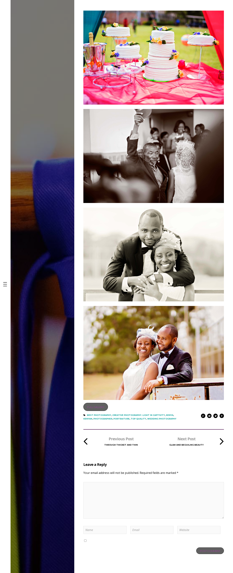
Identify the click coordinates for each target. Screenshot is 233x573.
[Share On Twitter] (215, 415)
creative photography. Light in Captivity (138, 415)
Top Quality (138, 418)
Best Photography (99, 415)
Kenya (169, 415)
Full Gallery (95, 407)
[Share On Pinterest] (209, 415)
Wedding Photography (161, 418)
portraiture (121, 418)
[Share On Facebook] (222, 415)
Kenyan (87, 418)
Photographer (102, 418)
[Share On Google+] (203, 415)
